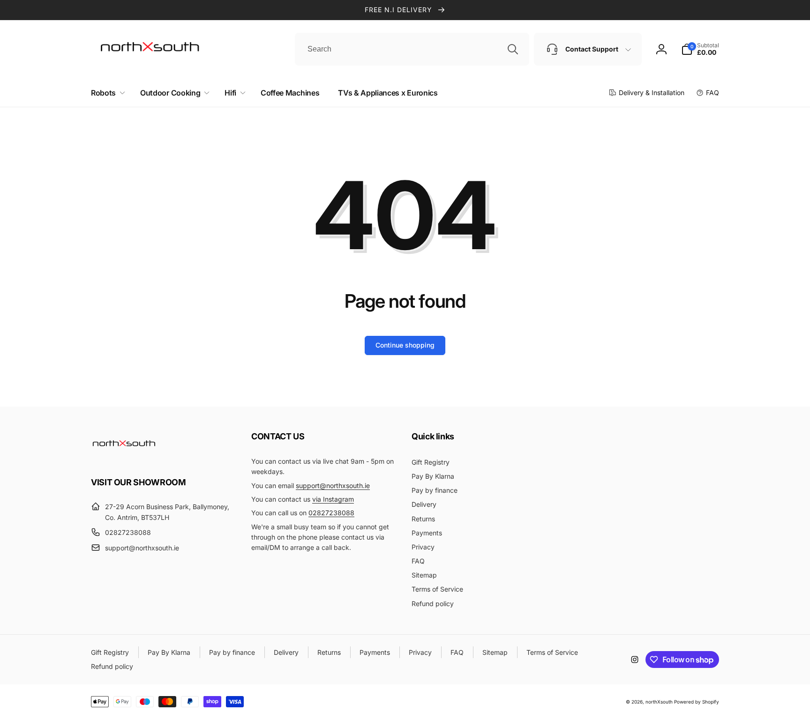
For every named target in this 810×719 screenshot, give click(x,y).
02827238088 (331, 513)
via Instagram (333, 499)
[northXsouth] (124, 456)
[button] (106, 93)
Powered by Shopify (696, 701)
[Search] (512, 49)
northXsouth (659, 701)
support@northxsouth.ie (333, 485)
